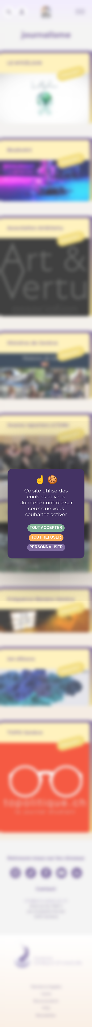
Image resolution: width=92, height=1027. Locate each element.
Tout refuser (46, 537)
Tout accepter (46, 528)
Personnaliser (46, 547)
